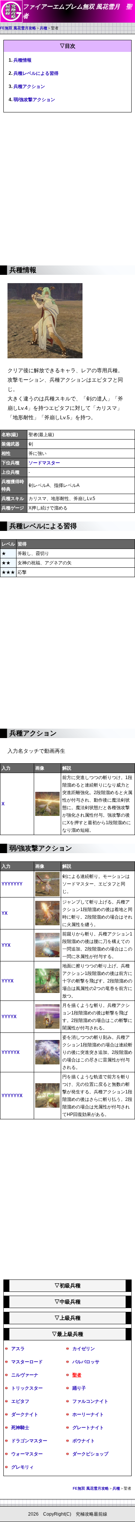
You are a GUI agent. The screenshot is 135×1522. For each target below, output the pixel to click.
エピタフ (20, 1401)
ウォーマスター (27, 1454)
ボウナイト (83, 1440)
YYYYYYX (12, 1095)
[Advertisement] (67, 187)
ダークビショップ (90, 1454)
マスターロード (27, 1361)
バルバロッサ (85, 1361)
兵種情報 (23, 60)
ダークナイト (24, 1414)
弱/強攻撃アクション (34, 99)
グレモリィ (22, 1467)
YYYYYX (11, 1052)
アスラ (18, 1348)
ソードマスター (44, 462)
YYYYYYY (12, 884)
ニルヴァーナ (24, 1375)
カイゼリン (83, 1348)
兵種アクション (29, 86)
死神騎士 (20, 1427)
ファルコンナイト (90, 1401)
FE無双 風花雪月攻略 (18, 28)
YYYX (8, 981)
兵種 (43, 28)
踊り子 (79, 1388)
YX (5, 913)
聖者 (76, 1375)
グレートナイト (88, 1427)
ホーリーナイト (88, 1414)
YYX (6, 945)
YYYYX (9, 1016)
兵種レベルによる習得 (36, 73)
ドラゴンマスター (29, 1440)
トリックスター (27, 1388)
